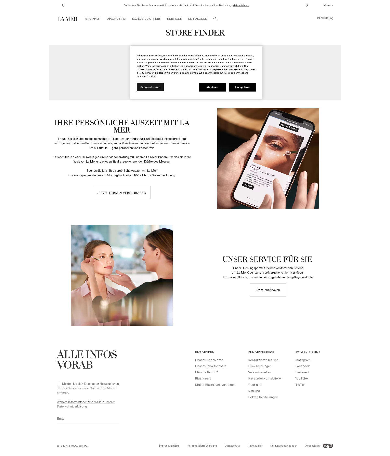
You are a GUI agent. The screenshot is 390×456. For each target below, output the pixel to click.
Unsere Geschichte (209, 360)
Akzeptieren (242, 87)
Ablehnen (212, 87)
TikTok (300, 384)
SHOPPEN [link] (93, 18)
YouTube (301, 378)
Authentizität (255, 445)
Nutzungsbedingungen (283, 445)
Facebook (302, 366)
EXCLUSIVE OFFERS (146, 18)
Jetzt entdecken (268, 290)
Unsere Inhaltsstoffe (210, 366)
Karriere (254, 390)
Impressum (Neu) (169, 445)
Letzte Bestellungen (263, 397)
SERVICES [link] (174, 18)
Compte (328, 5)
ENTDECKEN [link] (197, 18)
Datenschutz (232, 445)
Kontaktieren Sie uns (263, 360)
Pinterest (302, 372)
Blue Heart (203, 378)
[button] (62, 5)
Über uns (254, 384)
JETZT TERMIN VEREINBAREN (121, 192)
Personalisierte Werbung (202, 445)
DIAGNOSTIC (116, 18)
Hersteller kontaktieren (265, 378)
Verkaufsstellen (259, 372)
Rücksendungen (260, 366)
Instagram (303, 360)
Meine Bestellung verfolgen (215, 384)
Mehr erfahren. (241, 5)
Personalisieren (150, 87)
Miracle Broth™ (206, 372)
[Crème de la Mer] (69, 18)
